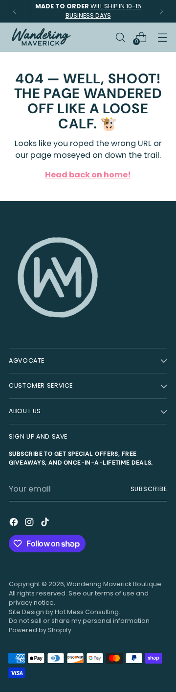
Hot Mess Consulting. (87, 612)
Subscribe (149, 489)
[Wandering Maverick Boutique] (40, 37)
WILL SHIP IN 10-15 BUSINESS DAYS (103, 11)
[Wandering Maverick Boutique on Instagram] (30, 523)
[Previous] (14, 11)
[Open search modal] (120, 37)
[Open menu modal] (162, 37)
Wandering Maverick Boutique (113, 584)
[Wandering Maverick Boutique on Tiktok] (46, 523)
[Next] (161, 11)
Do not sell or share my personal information (79, 621)
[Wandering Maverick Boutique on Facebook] (15, 523)
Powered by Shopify (40, 630)
